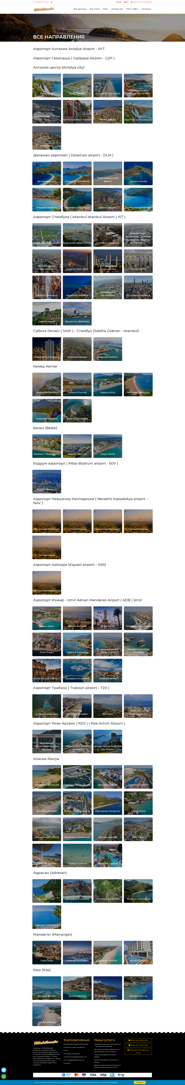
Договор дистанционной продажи (76, 1044)
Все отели (95, 9)
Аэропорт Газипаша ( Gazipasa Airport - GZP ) (74, 58)
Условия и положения (72, 1054)
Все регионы (80, 9)
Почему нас (117, 9)
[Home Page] (51, 2)
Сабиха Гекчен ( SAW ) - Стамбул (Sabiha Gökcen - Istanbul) (86, 331)
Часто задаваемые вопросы (74, 1060)
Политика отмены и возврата (74, 1047)
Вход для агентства (139, 1045)
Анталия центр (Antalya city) (58, 67)
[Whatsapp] (3, 1076)
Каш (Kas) (42, 970)
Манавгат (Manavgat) (52, 934)
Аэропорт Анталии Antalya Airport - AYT (69, 49)
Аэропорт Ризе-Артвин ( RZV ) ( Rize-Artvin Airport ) (79, 723)
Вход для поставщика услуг (139, 1051)
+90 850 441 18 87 (42, 2)
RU (126, 2)
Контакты (146, 9)
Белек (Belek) (45, 428)
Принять (139, 1082)
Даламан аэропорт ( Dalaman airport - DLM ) (73, 155)
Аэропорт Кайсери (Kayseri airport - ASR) (69, 565)
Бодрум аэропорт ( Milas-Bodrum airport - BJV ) (75, 463)
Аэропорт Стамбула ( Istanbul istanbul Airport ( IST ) (79, 217)
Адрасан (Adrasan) (50, 873)
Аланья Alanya (46, 759)
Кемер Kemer (45, 366)
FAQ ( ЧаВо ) (132, 9)
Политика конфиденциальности (75, 1057)
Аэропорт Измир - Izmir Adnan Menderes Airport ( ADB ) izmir (87, 600)
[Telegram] (3, 1070)
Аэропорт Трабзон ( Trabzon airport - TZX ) (71, 688)
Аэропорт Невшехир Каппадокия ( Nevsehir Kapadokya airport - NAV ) (90, 501)
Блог (105, 9)
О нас (66, 1050)
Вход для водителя (139, 1040)
